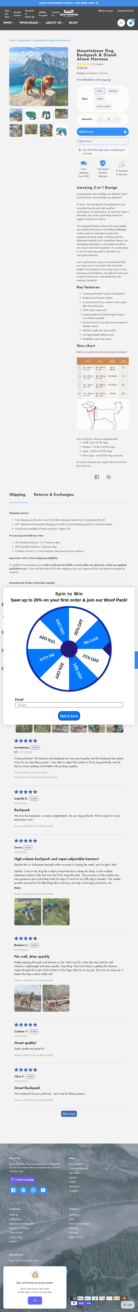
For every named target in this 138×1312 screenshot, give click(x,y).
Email (19, 699)
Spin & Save (69, 716)
